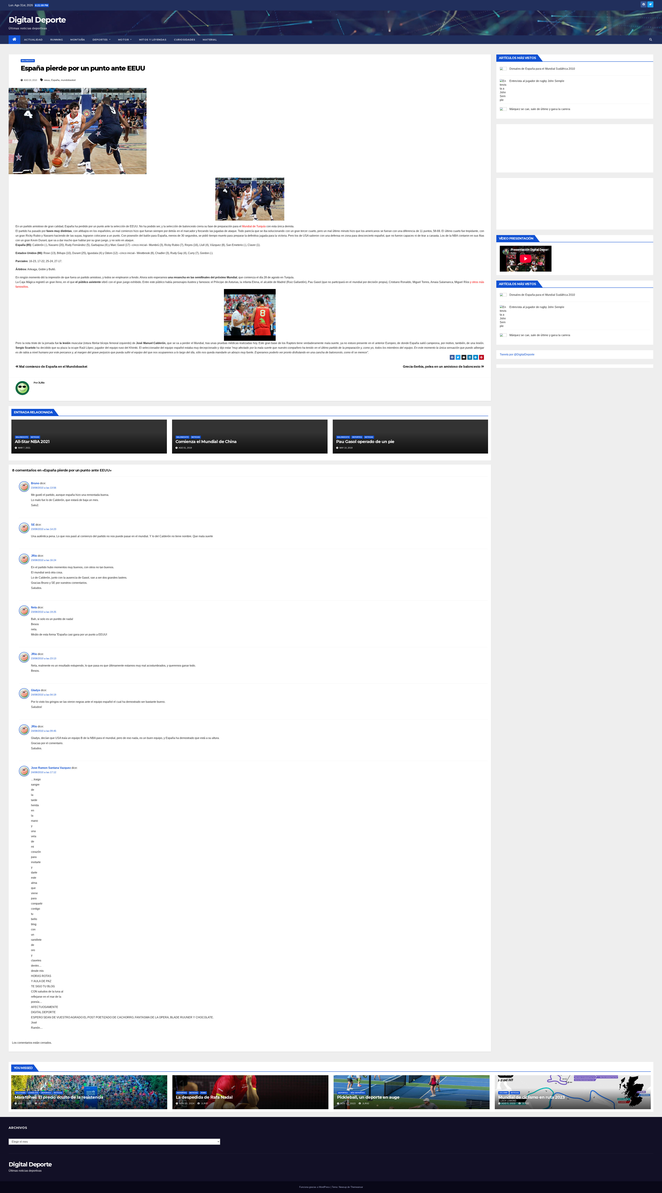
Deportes (101, 39)
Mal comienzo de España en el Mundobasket (52, 366)
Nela (34, 607)
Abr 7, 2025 (25, 1103)
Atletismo (21, 1093)
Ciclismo (503, 1093)
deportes (357, 437)
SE (33, 524)
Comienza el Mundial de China (206, 441)
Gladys (35, 690)
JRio (34, 555)
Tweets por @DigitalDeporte (517, 354)
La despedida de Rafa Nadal (204, 1097)
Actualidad (33, 39)
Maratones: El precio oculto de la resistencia (59, 1097)
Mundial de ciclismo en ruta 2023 (531, 1097)
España (55, 80)
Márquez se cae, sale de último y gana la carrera (539, 109)
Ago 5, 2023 (508, 1103)
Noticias (35, 437)
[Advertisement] (525, 147)
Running (56, 39)
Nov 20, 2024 (186, 1103)
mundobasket (68, 80)
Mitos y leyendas (152, 39)
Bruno (35, 483)
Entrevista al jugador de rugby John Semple (536, 80)
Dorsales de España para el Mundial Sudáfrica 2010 (542, 68)
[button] (650, 39)
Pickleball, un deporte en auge (368, 1097)
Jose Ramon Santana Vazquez (51, 767)
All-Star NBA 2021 (32, 441)
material (210, 39)
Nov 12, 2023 (348, 1103)
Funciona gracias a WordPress (315, 1187)
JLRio (41, 382)
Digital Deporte (37, 19)
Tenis (203, 1093)
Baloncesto (28, 61)
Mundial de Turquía (254, 226)
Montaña (77, 39)
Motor (124, 39)
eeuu (47, 80)
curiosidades (184, 39)
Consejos (33, 1093)
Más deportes (358, 1093)
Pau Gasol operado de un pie (365, 441)
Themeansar (356, 1187)
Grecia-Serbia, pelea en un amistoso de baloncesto (442, 366)
